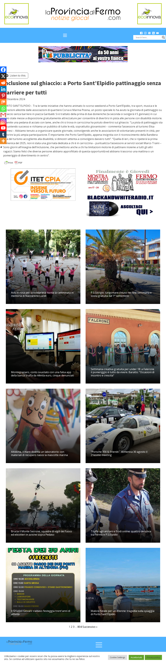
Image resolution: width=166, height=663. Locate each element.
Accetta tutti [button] (136, 657)
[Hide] (1, 147)
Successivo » (90, 627)
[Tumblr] (3, 134)
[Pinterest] (3, 95)
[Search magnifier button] (163, 37)
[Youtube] (3, 128)
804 (79, 627)
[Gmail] (3, 115)
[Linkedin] (3, 89)
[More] (3, 141)
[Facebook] (3, 69)
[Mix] (3, 102)
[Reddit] (3, 82)
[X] (3, 76)
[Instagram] (3, 121)
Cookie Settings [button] (117, 657)
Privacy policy (153, 657)
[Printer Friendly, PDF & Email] (13, 162)
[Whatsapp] (3, 108)
